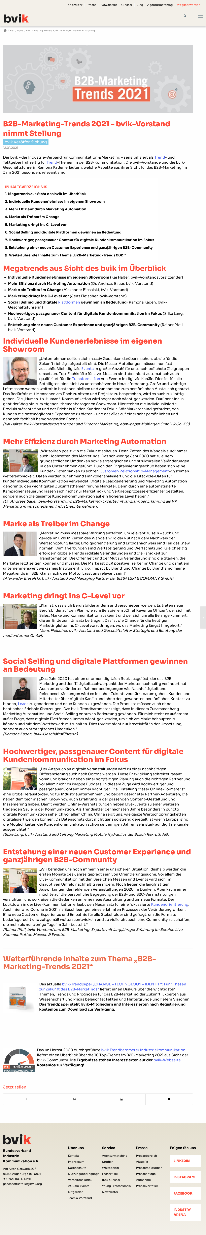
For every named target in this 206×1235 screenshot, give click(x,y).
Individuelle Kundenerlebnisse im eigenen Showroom (57, 201)
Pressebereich (146, 1156)
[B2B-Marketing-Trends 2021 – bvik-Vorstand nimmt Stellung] (98, 79)
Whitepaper (110, 1168)
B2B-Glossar (111, 1180)
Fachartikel (110, 1174)
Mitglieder (75, 1192)
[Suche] (188, 16)
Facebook (183, 1193)
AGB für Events (79, 1186)
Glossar (126, 5)
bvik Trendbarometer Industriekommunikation (143, 1050)
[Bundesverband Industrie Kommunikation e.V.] (5, 30)
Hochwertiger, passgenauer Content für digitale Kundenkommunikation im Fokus (81, 240)
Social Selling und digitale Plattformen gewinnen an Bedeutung (65, 232)
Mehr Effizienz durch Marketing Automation (47, 209)
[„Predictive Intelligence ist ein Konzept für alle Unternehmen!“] (203, 617)
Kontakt (73, 1156)
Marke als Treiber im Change (34, 217)
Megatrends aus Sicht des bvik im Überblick (47, 194)
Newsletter (109, 5)
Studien (107, 1162)
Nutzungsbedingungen (83, 1174)
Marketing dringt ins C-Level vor (38, 225)
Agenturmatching (160, 5)
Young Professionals (116, 1186)
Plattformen (69, 302)
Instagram (184, 1177)
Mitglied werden (188, 5)
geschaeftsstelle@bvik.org (22, 1184)
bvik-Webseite (167, 1060)
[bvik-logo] (21, 18)
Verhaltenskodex (80, 1180)
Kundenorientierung (169, 904)
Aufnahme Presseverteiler (147, 1183)
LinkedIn (182, 1161)
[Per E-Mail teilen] (169, 1099)
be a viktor (75, 5)
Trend (159, 157)
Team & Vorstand (80, 1198)
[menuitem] (75, 5)
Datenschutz (77, 1168)
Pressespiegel (146, 1174)
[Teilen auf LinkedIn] (121, 1099)
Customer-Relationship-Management (134, 471)
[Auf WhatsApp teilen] (74, 1099)
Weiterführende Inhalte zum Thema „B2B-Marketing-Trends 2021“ (67, 255)
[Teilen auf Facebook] (27, 1099)
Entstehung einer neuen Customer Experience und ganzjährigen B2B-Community (81, 248)
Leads (23, 704)
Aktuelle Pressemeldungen (149, 1165)
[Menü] (198, 18)
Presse (92, 5)
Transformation (86, 379)
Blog (140, 5)
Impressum (76, 1162)
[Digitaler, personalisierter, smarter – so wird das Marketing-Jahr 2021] (3, 617)
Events (87, 369)
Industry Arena (182, 1212)
